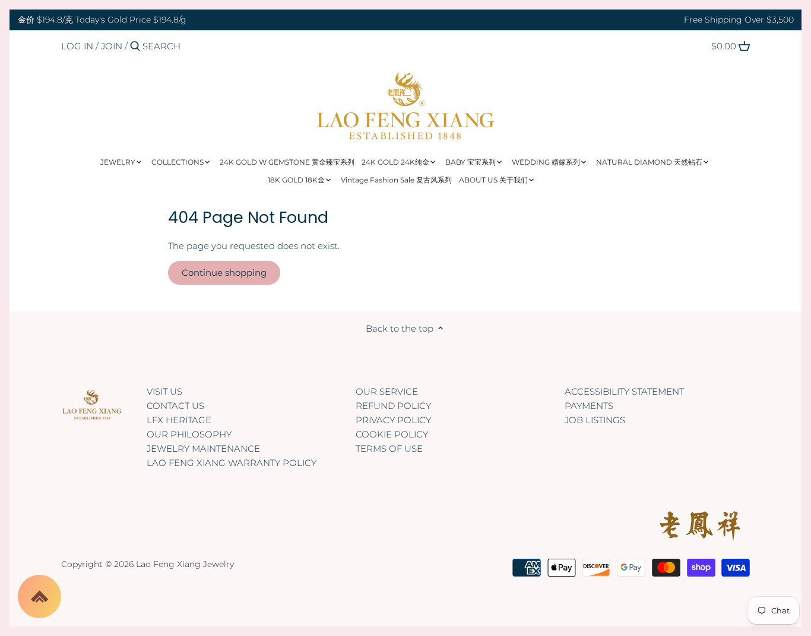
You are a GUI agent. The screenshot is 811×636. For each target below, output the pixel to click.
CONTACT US (175, 405)
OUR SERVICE (387, 391)
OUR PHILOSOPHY (189, 434)
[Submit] (135, 46)
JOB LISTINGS (595, 420)
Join (111, 46)
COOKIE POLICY (392, 434)
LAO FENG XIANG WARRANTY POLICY (231, 462)
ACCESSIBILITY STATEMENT (624, 391)
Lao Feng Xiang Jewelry (185, 564)
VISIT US (164, 391)
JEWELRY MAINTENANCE (203, 448)
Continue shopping (224, 272)
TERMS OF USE (389, 448)
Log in (77, 46)
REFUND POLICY (393, 405)
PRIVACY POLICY (393, 420)
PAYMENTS (589, 405)
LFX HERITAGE (179, 420)
